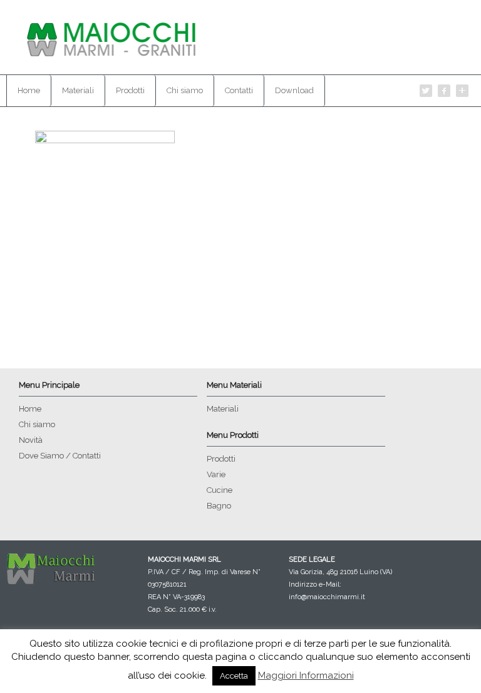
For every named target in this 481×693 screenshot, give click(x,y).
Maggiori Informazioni (306, 675)
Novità (31, 440)
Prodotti (130, 90)
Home (29, 90)
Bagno (219, 505)
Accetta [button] (234, 675)
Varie (216, 474)
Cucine (219, 490)
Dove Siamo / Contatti (60, 455)
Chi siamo (185, 90)
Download (294, 90)
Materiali (78, 90)
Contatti (239, 90)
